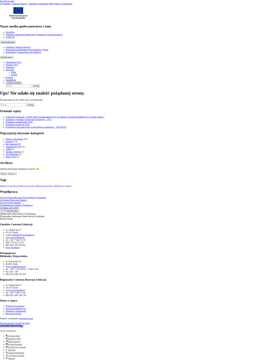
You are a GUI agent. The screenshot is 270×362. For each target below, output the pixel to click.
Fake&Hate (11, 80)
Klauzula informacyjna (16, 308)
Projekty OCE (12, 65)
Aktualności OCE (14, 62)
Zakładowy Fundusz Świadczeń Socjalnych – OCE (28, 119)
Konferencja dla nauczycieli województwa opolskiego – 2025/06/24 (36, 127)
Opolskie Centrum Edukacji (18, 47)
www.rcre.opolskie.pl (15, 290)
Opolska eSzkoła (13, 152)
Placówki (10, 70)
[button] (11, 326)
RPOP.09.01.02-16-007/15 (44, 186)
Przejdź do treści (7, 1)
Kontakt (9, 77)
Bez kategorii (11, 144)
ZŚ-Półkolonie (12, 154)
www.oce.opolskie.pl (15, 237)
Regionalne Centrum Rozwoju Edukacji (23, 52)
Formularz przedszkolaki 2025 (19, 122)
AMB (8, 149)
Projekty (9, 141)
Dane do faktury (13, 247)
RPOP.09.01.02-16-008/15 (62, 186)
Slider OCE (11, 157)
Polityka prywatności (15, 306)
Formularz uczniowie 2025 (18, 124)
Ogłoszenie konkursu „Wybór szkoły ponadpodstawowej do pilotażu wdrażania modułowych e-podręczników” (55, 117)
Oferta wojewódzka (14, 139)
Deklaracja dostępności (16, 311)
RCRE (14, 75)
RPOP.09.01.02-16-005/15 (8, 186)
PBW (13, 72)
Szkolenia (10, 67)
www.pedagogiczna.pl (16, 266)
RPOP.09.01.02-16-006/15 (26, 186)
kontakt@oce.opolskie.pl (23, 235)
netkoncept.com (26, 318)
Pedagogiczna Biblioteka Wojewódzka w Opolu (27, 50)
